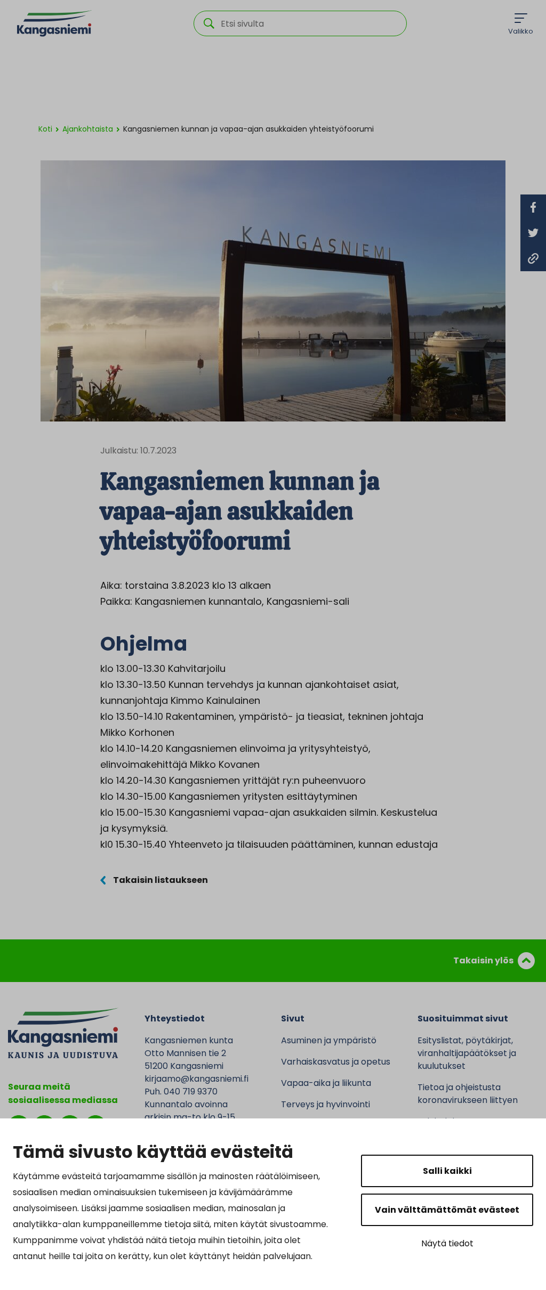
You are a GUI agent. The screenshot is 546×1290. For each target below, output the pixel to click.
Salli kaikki (447, 1171)
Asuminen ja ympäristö (328, 1040)
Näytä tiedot (447, 1243)
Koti (45, 129)
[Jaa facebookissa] (533, 207)
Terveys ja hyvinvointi (325, 1104)
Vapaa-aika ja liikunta (326, 1083)
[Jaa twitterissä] (533, 233)
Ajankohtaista (87, 129)
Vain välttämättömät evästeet (447, 1210)
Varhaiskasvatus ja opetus (335, 1062)
